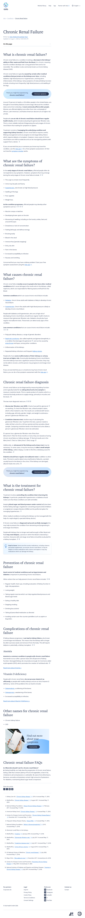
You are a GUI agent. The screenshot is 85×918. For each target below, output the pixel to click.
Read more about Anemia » (12, 668)
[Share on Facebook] (12, 789)
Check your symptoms (40, 94)
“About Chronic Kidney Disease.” (32, 806)
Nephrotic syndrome (12, 339)
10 (11, 396)
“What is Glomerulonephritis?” (32, 824)
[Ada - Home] (5, 7)
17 (49, 663)
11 (27, 401)
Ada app (18, 149)
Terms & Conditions (29, 897)
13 (30, 401)
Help (50, 5)
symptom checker (17, 151)
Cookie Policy (27, 895)
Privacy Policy (28, 892)
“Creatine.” (17, 834)
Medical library (42, 5)
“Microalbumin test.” (20, 858)
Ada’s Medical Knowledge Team (19, 37)
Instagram (50, 892)
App (55, 5)
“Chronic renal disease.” (32, 852)
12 (28, 401)
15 (20, 463)
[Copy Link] (4, 789)
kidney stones (37, 351)
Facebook (49, 889)
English (76, 5)
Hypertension (9, 188)
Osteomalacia (9, 688)
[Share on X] (7, 789)
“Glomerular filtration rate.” (22, 837)
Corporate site (7, 889)
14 (30, 438)
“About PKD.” (30, 821)
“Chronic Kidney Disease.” (27, 811)
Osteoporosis (9, 692)
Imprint (26, 889)
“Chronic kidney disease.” (23, 796)
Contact (67, 889)
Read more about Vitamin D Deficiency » (16, 701)
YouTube (49, 900)
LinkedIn (49, 895)
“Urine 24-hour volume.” (21, 847)
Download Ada (33, 747)
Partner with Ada (63, 5)
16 (49, 579)
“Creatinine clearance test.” (22, 843)
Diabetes (8, 300)
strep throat (9, 343)
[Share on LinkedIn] (10, 789)
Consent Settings (28, 900)
